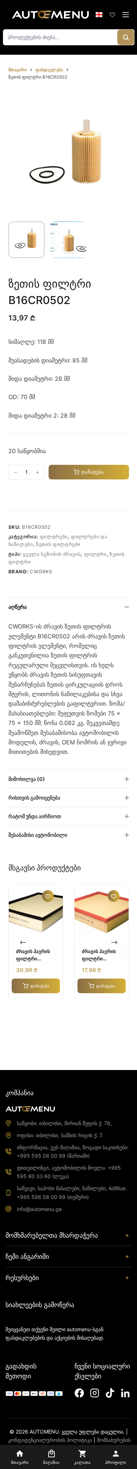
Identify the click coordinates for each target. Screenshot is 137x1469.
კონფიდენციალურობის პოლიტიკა (50, 1440)
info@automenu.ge (39, 1209)
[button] (99, 14)
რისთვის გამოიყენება (34, 797)
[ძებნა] (125, 37)
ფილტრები (54, 536)
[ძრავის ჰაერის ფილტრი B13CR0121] (36, 912)
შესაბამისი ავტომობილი (37, 835)
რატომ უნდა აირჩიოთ (34, 816)
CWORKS (41, 571)
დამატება (92, 472)
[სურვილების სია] (112, 15)
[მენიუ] (125, 14)
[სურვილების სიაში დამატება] (11, 494)
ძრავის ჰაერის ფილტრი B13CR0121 (33, 955)
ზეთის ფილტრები (58, 544)
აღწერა (17, 607)
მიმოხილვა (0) (26, 779)
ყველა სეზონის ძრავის (52, 554)
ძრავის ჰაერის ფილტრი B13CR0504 (99, 955)
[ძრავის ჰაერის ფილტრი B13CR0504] (102, 912)
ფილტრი (95, 554)
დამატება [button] (39, 985)
